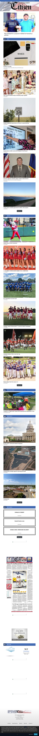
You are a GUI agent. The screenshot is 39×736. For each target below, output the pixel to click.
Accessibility (33, 0)
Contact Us (30, 723)
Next (35, 24)
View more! (19, 211)
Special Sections (15, 723)
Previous (4, 24)
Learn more (31, 734)
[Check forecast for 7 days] (10, 651)
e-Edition (9, 723)
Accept (35, 734)
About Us (20, 723)
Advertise (25, 723)
